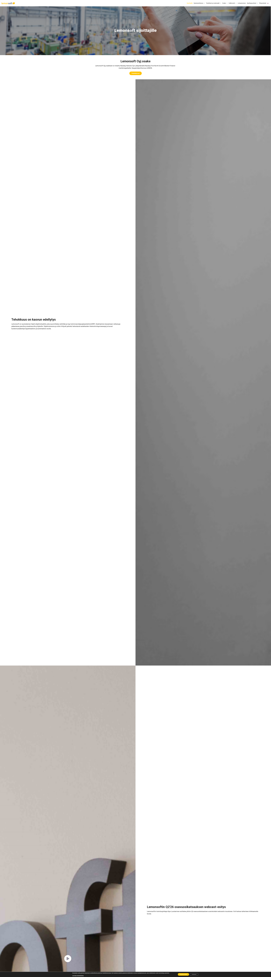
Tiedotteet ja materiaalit (212, 3)
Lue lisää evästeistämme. (78, 975)
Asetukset (194, 974)
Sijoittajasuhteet (251, 3)
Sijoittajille (190, 3)
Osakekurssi (135, 73)
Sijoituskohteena (198, 3)
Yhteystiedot (262, 3)
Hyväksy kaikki (183, 974)
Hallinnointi (232, 3)
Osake (224, 3)
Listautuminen (242, 3)
